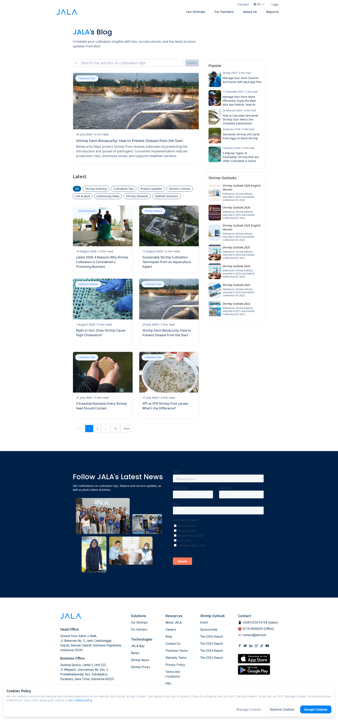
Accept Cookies (315, 709)
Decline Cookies (282, 709)
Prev (79, 428)
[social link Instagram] (256, 646)
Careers (170, 629)
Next (127, 428)
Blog (168, 636)
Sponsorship (209, 629)
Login (275, 4)
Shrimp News (140, 660)
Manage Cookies (248, 709)
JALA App (138, 646)
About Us (250, 12)
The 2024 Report (211, 651)
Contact (243, 4)
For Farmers (224, 12)
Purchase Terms (176, 651)
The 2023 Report (211, 658)
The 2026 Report (211, 636)
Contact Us (172, 643)
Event (204, 622)
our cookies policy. (81, 700)
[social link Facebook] (240, 646)
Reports (272, 12)
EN (259, 4)
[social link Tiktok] (262, 646)
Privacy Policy (175, 665)
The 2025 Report (211, 643)
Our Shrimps (195, 12)
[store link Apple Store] (254, 658)
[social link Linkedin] (251, 646)
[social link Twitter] (245, 646)
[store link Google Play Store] (254, 670)
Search (192, 63)
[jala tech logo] (66, 12)
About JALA (173, 622)
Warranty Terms (176, 658)
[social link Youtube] (267, 646)
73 (115, 428)
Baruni (135, 653)
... (106, 428)
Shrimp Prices (140, 667)
